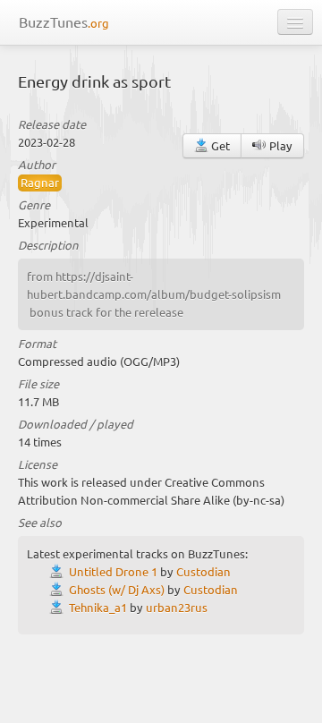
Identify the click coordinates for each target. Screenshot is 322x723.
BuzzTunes (64, 21)
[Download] (59, 571)
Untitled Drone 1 (113, 571)
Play (279, 145)
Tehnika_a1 (98, 607)
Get (219, 145)
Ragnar (40, 182)
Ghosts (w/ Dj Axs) (117, 589)
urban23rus (177, 607)
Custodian (203, 571)
